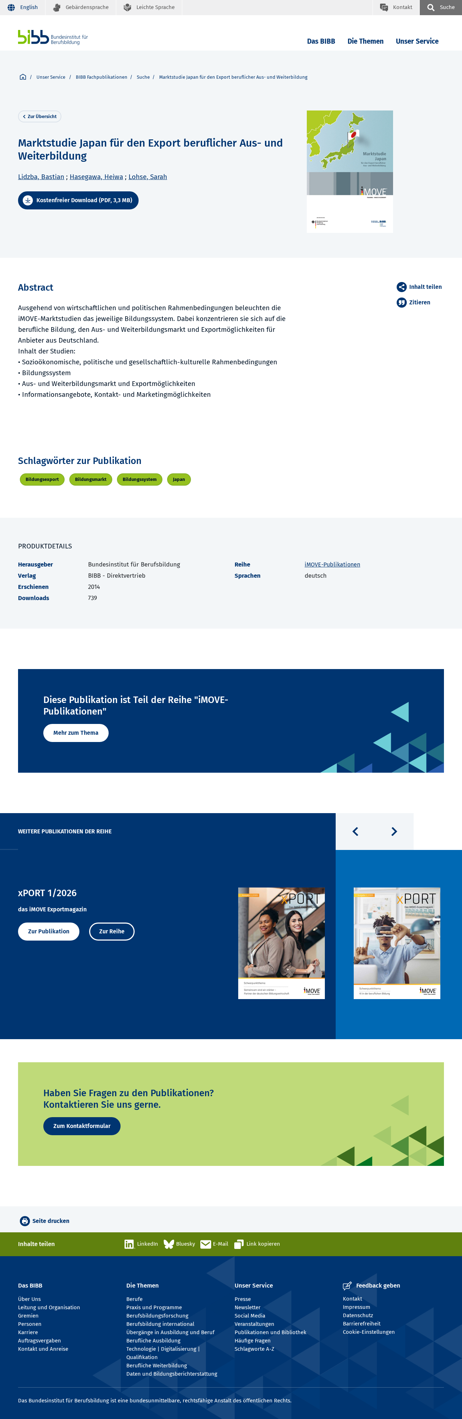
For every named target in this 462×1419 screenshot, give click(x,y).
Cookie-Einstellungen (369, 1332)
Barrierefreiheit (361, 1323)
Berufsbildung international (160, 1324)
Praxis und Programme (154, 1307)
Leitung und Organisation (49, 1307)
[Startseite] (23, 77)
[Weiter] (394, 831)
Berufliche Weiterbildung (156, 1365)
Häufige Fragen (253, 1340)
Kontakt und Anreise (43, 1349)
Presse (243, 1299)
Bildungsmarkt (90, 479)
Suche (143, 77)
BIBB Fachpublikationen (101, 77)
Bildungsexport (42, 479)
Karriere (28, 1332)
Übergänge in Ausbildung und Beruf (170, 1332)
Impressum (356, 1307)
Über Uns (29, 1299)
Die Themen (366, 41)
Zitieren (419, 302)
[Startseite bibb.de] (64, 37)
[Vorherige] (355, 831)
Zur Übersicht (42, 116)
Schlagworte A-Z (254, 1349)
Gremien (28, 1315)
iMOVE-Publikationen (332, 564)
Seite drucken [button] (50, 1221)
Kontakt (352, 1299)
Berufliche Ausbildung (153, 1340)
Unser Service (417, 41)
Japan (179, 479)
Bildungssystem (140, 479)
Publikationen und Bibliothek (270, 1332)
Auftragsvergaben (39, 1340)
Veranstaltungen (254, 1324)
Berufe (134, 1299)
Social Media (250, 1315)
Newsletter (248, 1307)
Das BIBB (321, 41)
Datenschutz (358, 1315)
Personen (30, 1324)
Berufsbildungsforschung (157, 1315)
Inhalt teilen (425, 286)
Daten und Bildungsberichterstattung (171, 1374)
